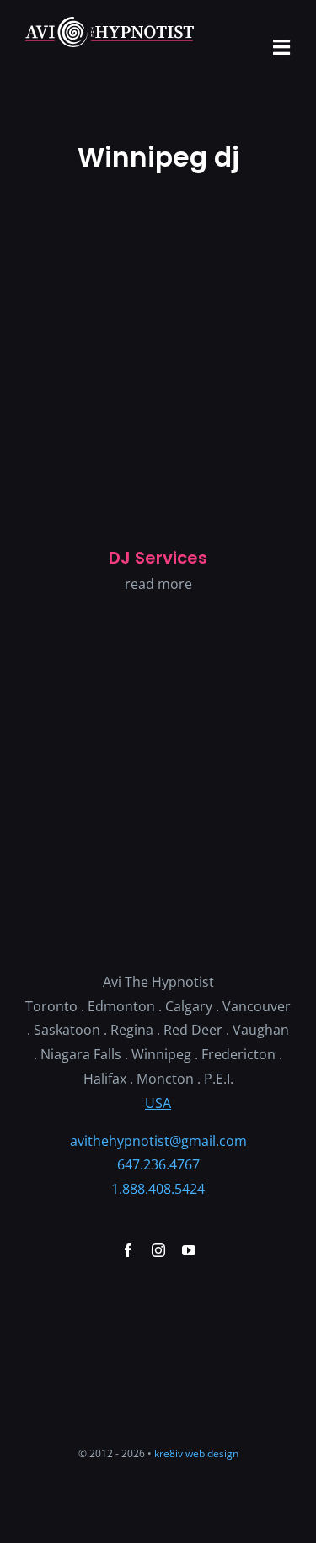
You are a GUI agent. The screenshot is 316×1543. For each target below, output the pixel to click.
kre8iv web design (196, 1453)
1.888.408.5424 (158, 1189)
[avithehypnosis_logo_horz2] (109, 23)
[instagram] (158, 1250)
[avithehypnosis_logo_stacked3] (158, 754)
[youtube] (188, 1250)
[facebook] (128, 1250)
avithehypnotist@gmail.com (158, 1141)
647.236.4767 (158, 1164)
